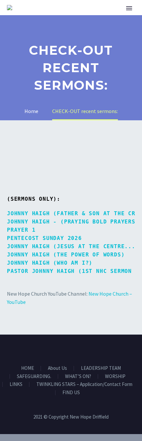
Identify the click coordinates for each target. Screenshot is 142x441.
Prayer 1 (21, 230)
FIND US (71, 392)
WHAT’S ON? (78, 376)
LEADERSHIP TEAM (101, 368)
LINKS (16, 384)
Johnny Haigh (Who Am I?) (49, 263)
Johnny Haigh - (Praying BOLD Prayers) (73, 222)
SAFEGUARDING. (34, 376)
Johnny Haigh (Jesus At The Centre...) (73, 246)
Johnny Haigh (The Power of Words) (65, 254)
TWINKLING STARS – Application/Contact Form (84, 384)
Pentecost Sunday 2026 (44, 238)
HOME (96, 17)
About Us (57, 368)
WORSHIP (115, 376)
